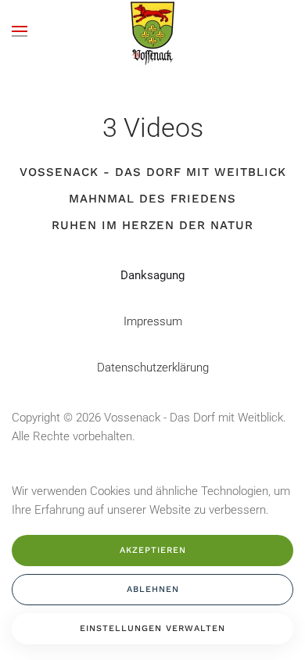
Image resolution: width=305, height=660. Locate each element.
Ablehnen (153, 589)
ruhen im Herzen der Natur (152, 225)
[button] (19, 31)
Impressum (153, 321)
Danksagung (152, 275)
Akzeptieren (153, 550)
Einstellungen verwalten (152, 628)
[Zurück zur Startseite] (152, 31)
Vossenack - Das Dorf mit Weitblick (153, 172)
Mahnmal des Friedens (152, 199)
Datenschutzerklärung (153, 367)
